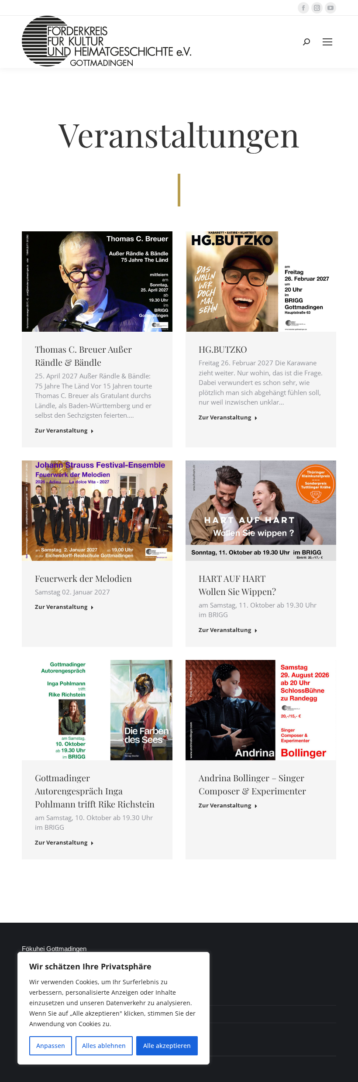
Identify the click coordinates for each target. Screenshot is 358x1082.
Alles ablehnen (104, 1045)
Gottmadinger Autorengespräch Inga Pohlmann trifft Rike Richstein (95, 791)
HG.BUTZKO (223, 349)
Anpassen (50, 1045)
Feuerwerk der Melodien (83, 578)
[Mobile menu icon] (327, 42)
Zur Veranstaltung (61, 430)
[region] (113, 1008)
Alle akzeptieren (167, 1045)
